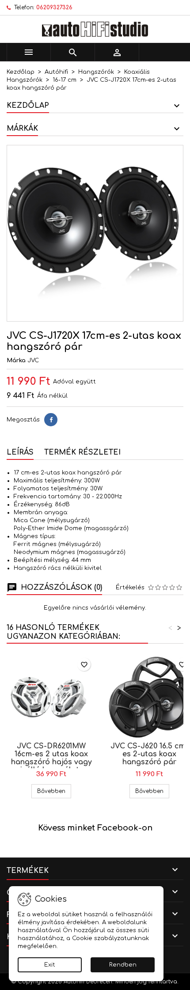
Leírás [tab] (20, 452)
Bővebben (54, 791)
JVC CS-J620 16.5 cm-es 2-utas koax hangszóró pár (149, 754)
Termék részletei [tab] (82, 452)
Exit (49, 965)
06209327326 (54, 7)
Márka (16, 360)
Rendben (123, 965)
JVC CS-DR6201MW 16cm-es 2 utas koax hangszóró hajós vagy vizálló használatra (51, 758)
